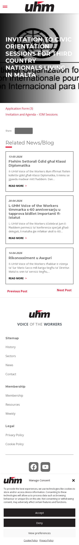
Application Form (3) (19, 108)
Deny (39, 523)
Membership (14, 395)
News (9, 365)
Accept (39, 513)
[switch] (5, 6)
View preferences (39, 533)
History (11, 347)
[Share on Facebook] (18, 131)
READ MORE (16, 186)
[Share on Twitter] (28, 131)
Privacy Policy (46, 540)
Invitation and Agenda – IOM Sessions (32, 114)
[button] (73, 480)
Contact (11, 374)
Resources (13, 405)
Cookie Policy (31, 540)
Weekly (10, 414)
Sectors (11, 356)
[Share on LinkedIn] (23, 131)
